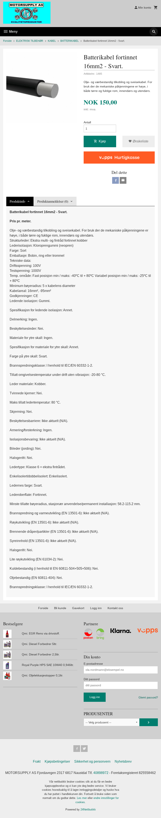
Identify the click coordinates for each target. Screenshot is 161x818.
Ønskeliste (140, 141)
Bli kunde (60, 608)
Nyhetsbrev (123, 761)
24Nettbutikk (88, 809)
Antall (87, 122)
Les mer (82, 798)
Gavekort (78, 608)
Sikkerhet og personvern (92, 761)
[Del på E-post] (123, 180)
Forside (7, 40)
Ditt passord (92, 679)
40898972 (100, 773)
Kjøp (102, 141)
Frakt (36, 761)
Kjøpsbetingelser (57, 761)
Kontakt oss (115, 608)
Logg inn (96, 608)
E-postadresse (93, 663)
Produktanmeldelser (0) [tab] (52, 201)
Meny (13, 31)
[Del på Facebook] (115, 180)
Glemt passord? (148, 697)
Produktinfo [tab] (17, 201)
